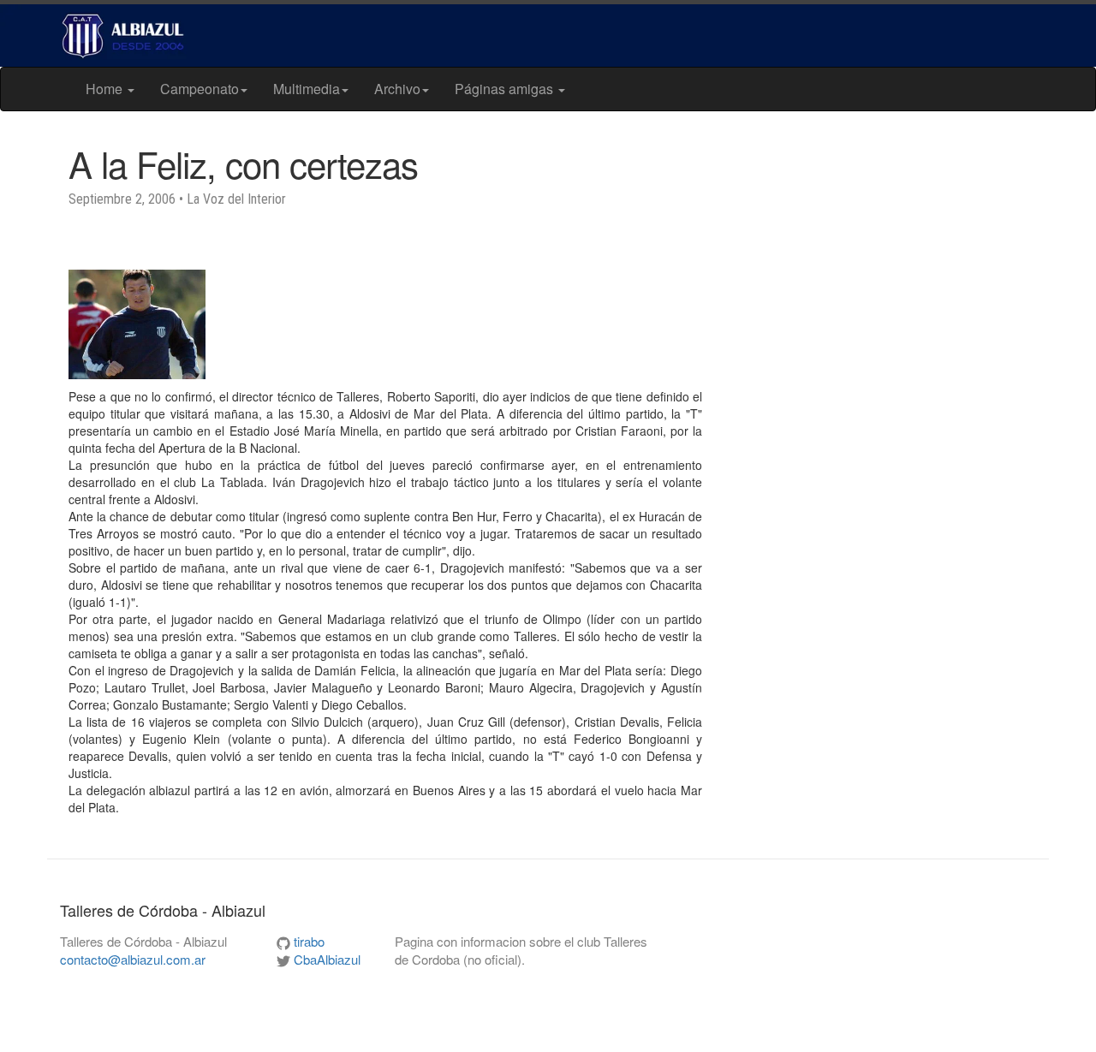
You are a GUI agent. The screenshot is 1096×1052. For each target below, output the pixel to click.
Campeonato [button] (199, 88)
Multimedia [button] (306, 88)
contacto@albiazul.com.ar (133, 959)
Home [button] (106, 88)
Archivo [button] (397, 88)
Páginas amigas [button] (506, 88)
